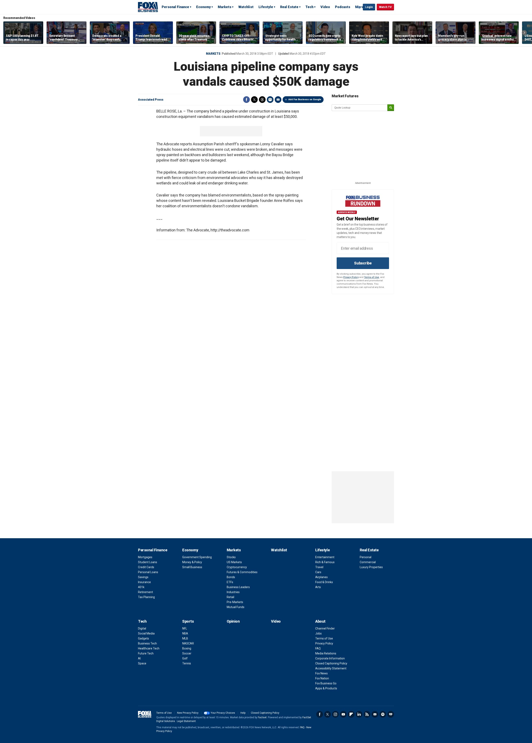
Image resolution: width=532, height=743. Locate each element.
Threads (262, 99)
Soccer (186, 653)
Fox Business (148, 7)
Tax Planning (146, 597)
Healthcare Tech (148, 648)
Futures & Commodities (242, 572)
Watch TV (385, 7)
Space (142, 663)
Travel (319, 567)
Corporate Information (330, 658)
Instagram (335, 714)
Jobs (318, 633)
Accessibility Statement (330, 668)
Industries (233, 592)
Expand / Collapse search (358, 7)
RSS (367, 714)
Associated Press (150, 99)
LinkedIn (359, 714)
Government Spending (197, 557)
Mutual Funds (235, 607)
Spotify (382, 714)
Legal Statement (186, 721)
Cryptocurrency (237, 567)
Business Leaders (238, 587)
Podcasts (342, 7)
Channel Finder (325, 628)
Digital (142, 628)
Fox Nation (322, 678)
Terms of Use (371, 277)
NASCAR (188, 643)
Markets (224, 7)
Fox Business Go (325, 683)
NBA (185, 633)
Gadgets (143, 638)
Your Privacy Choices (223, 712)
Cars (318, 572)
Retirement (145, 592)
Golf (185, 658)
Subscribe (363, 263)
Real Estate (289, 7)
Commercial (368, 562)
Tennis (186, 663)
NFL (184, 628)
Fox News (321, 673)
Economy (203, 7)
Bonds (231, 577)
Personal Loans (148, 572)
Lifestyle (266, 7)
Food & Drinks (324, 582)
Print (270, 99)
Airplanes (321, 577)
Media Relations (325, 653)
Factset (262, 717)
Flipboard (351, 714)
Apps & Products (326, 688)
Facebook (246, 99)
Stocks (231, 557)
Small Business (192, 567)
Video (325, 7)
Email (278, 99)
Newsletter (375, 714)
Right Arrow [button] (524, 32)
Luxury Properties (371, 567)
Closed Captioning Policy (331, 663)
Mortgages (145, 557)
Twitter (254, 99)
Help (242, 712)
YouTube (343, 714)
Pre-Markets (235, 602)
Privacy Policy (351, 277)
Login (369, 7)
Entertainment (324, 557)
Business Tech (147, 643)
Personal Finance (175, 7)
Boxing (186, 648)
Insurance (144, 582)
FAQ (318, 648)
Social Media (146, 633)
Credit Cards (146, 567)
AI (139, 658)
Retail (230, 597)
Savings (143, 577)
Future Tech (146, 653)
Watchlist (246, 7)
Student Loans (147, 562)
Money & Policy (192, 562)
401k (141, 587)
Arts (318, 587)
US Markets (234, 562)
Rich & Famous (325, 562)
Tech (309, 7)
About (320, 621)
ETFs (230, 582)
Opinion (233, 621)
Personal (365, 557)
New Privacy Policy (187, 712)
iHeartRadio (390, 714)
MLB (185, 638)
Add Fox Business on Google (304, 99)
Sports (188, 621)
